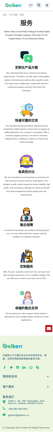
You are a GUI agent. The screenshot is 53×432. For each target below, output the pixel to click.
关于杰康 (13, 15)
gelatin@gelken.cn (18, 415)
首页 (5, 15)
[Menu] (47, 5)
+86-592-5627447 (18, 409)
